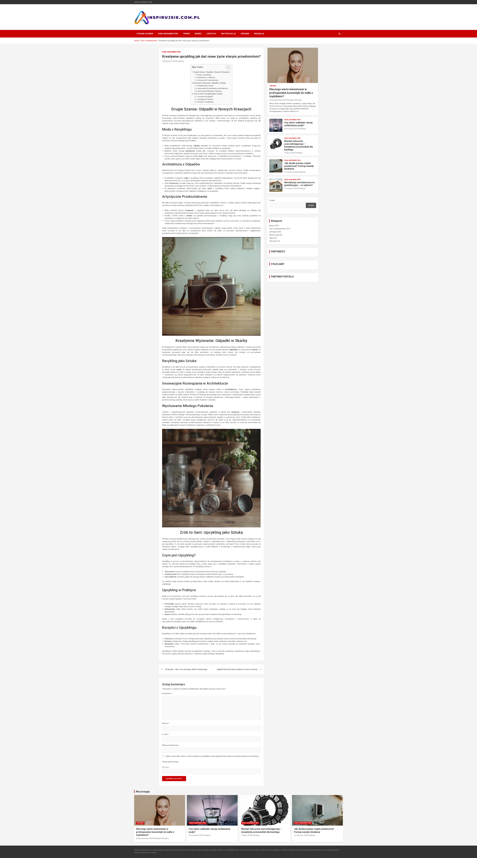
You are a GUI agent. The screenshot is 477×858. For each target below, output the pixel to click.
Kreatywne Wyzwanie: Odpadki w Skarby (210, 83)
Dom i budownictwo (168, 34)
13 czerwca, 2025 (291, 172)
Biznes (198, 34)
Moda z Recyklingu (204, 75)
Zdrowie (245, 34)
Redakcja (259, 34)
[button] (227, 68)
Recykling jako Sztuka (205, 86)
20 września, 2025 (291, 129)
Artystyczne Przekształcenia (208, 80)
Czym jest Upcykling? (205, 97)
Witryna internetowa (170, 745)
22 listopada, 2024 (169, 61)
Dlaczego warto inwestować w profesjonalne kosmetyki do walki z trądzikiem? (291, 93)
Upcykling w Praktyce (205, 99)
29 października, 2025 (277, 100)
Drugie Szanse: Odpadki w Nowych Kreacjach (212, 72)
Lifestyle (211, 34)
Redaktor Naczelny (294, 100)
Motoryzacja (228, 34)
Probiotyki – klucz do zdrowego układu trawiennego (186, 669)
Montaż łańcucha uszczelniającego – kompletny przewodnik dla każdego (298, 145)
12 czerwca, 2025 (291, 188)
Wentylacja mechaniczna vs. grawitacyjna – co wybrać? (299, 184)
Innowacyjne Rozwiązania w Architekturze (213, 88)
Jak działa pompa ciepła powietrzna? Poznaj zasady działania (299, 166)
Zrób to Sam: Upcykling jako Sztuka (208, 94)
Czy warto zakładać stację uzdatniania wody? (298, 124)
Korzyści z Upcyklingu (205, 102)
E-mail (165, 734)
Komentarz (167, 693)
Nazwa (165, 723)
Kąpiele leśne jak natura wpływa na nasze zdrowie (237, 669)
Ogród (186, 34)
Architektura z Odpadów (206, 77)
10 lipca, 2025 (289, 153)
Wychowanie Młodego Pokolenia (209, 91)
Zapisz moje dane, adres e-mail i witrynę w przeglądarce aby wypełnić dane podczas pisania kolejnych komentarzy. (212, 756)
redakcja (180, 61)
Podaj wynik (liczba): (170, 762)
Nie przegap (143, 791)
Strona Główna (145, 34)
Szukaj (272, 200)
